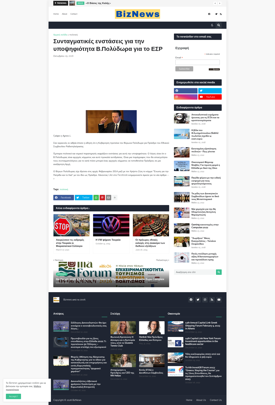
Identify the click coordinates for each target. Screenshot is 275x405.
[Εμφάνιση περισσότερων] (114, 197)
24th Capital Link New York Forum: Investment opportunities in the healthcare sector (203, 341)
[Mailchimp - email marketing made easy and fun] (214, 69)
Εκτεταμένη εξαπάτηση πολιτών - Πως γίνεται (203, 150)
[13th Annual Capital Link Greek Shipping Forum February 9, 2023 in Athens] (175, 326)
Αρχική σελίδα (60, 35)
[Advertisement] (111, 84)
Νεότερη (59, 260)
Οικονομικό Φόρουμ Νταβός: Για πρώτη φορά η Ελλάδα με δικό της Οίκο (205, 165)
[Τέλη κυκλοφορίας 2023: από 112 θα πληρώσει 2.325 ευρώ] (175, 358)
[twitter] (216, 14)
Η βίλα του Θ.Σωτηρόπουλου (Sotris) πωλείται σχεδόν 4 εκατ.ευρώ (204, 134)
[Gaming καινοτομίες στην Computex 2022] (182, 228)
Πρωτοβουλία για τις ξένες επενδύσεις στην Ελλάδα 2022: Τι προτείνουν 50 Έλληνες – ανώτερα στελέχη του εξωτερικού (88, 342)
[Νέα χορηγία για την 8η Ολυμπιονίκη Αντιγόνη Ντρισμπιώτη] (182, 213)
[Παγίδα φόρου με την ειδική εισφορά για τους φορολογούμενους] (182, 181)
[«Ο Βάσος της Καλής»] (72, 3)
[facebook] (209, 14)
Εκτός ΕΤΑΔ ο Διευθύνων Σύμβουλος (151, 371)
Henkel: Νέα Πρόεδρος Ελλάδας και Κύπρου (151, 338)
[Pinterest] (102, 197)
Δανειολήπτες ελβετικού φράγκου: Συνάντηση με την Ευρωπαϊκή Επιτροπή (86, 384)
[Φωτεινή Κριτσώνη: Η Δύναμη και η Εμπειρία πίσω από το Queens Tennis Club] (123, 327)
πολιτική (73, 35)
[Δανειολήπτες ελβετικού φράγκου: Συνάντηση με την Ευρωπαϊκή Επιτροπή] (61, 385)
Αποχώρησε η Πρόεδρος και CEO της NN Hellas (122, 373)
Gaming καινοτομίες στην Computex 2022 (205, 226)
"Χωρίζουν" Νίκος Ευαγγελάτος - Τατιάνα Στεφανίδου (203, 241)
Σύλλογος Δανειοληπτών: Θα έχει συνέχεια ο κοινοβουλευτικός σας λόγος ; (89, 325)
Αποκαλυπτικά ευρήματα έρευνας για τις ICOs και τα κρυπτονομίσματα (205, 117)
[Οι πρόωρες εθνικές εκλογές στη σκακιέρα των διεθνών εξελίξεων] (151, 225)
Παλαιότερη (162, 260)
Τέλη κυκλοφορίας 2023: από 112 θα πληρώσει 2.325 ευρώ (202, 355)
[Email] (108, 197)
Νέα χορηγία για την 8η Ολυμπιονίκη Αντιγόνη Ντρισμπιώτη (203, 212)
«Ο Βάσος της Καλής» (98, 3)
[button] (215, 3)
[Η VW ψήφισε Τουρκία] (111, 225)
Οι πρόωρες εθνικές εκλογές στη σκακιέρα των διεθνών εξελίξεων (150, 242)
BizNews (76, 400)
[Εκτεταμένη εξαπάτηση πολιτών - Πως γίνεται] (182, 152)
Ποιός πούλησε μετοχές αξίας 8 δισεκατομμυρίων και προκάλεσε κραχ (204, 256)
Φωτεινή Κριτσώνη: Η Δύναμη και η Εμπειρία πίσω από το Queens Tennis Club (122, 341)
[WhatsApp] (96, 197)
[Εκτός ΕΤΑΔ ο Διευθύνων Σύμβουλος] (152, 360)
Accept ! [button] (13, 396)
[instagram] (185, 97)
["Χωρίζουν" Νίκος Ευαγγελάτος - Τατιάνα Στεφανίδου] (182, 242)
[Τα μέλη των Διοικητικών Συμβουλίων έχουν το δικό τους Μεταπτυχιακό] (182, 197)
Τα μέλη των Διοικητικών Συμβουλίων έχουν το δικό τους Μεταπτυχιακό (205, 196)
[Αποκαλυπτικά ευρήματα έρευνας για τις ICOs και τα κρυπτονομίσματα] (182, 118)
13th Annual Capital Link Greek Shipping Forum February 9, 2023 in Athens (202, 325)
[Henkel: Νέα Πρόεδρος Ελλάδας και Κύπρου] (152, 327)
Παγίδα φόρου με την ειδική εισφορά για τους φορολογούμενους (206, 180)
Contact (73, 14)
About (64, 14)
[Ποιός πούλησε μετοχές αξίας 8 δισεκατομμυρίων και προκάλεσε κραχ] (182, 257)
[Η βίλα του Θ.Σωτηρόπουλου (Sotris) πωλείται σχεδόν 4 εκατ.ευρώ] (182, 134)
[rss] (221, 14)
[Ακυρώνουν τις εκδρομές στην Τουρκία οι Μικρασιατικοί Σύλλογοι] (71, 225)
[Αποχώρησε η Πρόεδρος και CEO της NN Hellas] (123, 360)
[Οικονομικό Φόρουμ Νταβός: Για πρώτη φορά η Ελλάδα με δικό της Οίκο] (182, 166)
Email (179, 57)
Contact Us (216, 400)
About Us (201, 400)
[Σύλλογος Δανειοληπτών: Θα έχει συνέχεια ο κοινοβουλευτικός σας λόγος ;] (61, 326)
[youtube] (219, 299)
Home (56, 14)
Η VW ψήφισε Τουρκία (108, 239)
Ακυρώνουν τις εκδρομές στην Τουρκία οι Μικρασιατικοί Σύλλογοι (70, 242)
